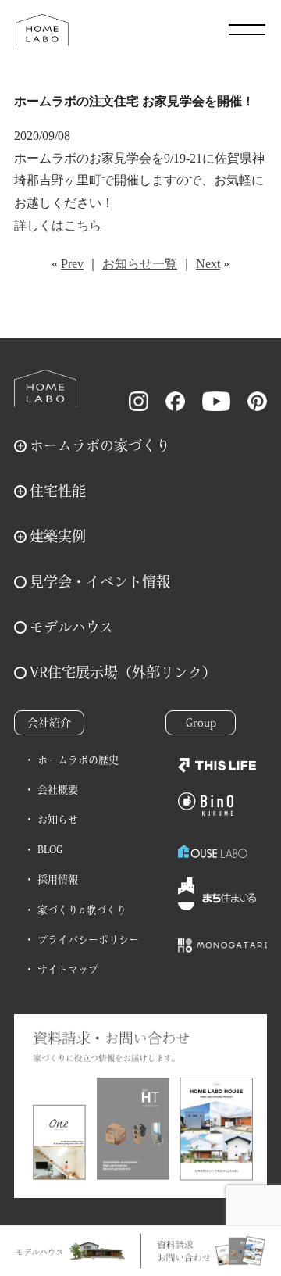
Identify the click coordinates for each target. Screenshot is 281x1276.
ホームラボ (45, 388)
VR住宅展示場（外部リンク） (123, 672)
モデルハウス (71, 627)
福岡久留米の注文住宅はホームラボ (42, 29)
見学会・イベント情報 (100, 581)
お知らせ (57, 819)
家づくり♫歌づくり (81, 910)
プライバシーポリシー (88, 940)
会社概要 (57, 790)
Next (208, 263)
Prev (72, 263)
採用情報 (57, 879)
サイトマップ (67, 969)
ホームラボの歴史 (78, 760)
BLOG (49, 850)
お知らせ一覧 (139, 263)
